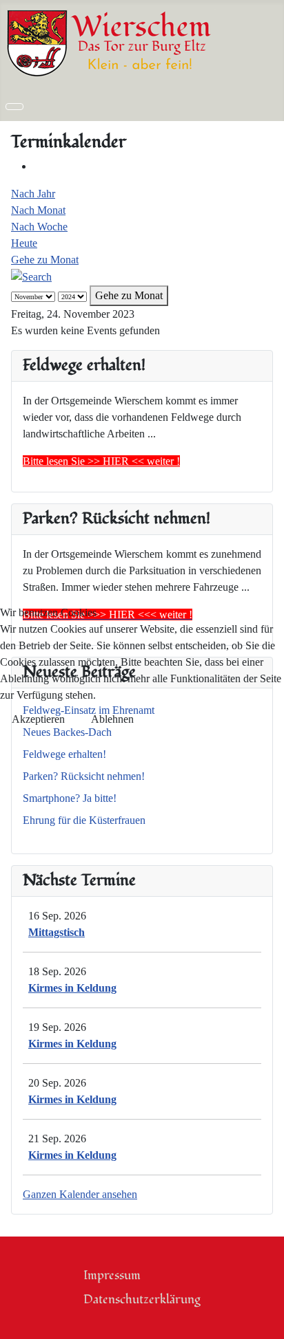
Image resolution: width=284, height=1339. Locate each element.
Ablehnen (112, 719)
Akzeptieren (38, 719)
